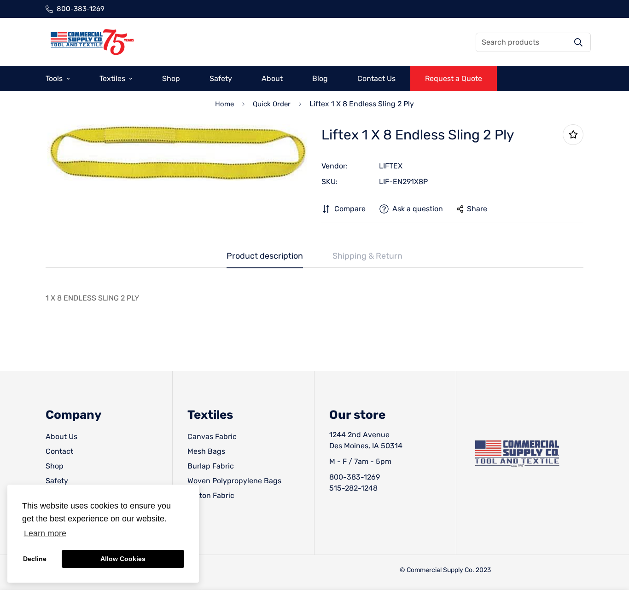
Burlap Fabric (210, 466)
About (272, 78)
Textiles (112, 78)
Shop (171, 78)
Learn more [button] (45, 533)
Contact (59, 451)
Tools (54, 78)
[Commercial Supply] (92, 42)
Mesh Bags (206, 451)
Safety (221, 78)
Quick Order (272, 104)
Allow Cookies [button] (123, 558)
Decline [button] (35, 558)
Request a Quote (453, 78)
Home (224, 104)
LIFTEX (390, 166)
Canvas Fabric (212, 436)
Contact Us (376, 78)
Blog (320, 78)
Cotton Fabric (210, 495)
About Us (61, 436)
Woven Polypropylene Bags (234, 480)
